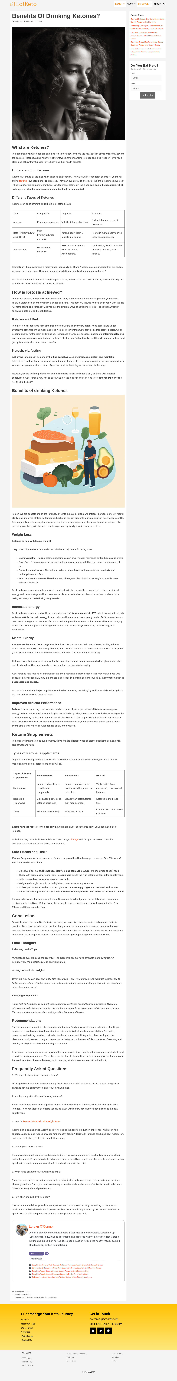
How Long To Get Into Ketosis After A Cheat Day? (36, 1297)
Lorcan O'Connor (34, 21)
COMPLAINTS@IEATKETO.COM (106, 1324)
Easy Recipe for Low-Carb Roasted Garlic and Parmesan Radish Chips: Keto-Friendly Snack (67, 1265)
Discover (143, 4)
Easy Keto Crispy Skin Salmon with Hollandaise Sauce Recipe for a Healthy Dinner (146, 35)
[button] (93, 1331)
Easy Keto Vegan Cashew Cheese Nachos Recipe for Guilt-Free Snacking (60, 1271)
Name (133, 83)
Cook (130, 4)
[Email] (47, 1253)
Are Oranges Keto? (23, 1294)
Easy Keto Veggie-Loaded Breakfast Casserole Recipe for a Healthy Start (60, 1274)
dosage (74, 839)
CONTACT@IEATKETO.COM (104, 1319)
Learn (118, 4)
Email (133, 73)
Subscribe (147, 95)
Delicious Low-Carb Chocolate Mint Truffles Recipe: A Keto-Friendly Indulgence (62, 1277)
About (157, 4)
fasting (23, 181)
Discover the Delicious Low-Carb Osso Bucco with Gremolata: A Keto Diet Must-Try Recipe (66, 1268)
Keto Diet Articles (22, 1291)
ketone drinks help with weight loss (41, 1121)
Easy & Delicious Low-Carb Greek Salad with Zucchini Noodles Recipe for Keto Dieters (146, 52)
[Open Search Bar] (164, 4)
